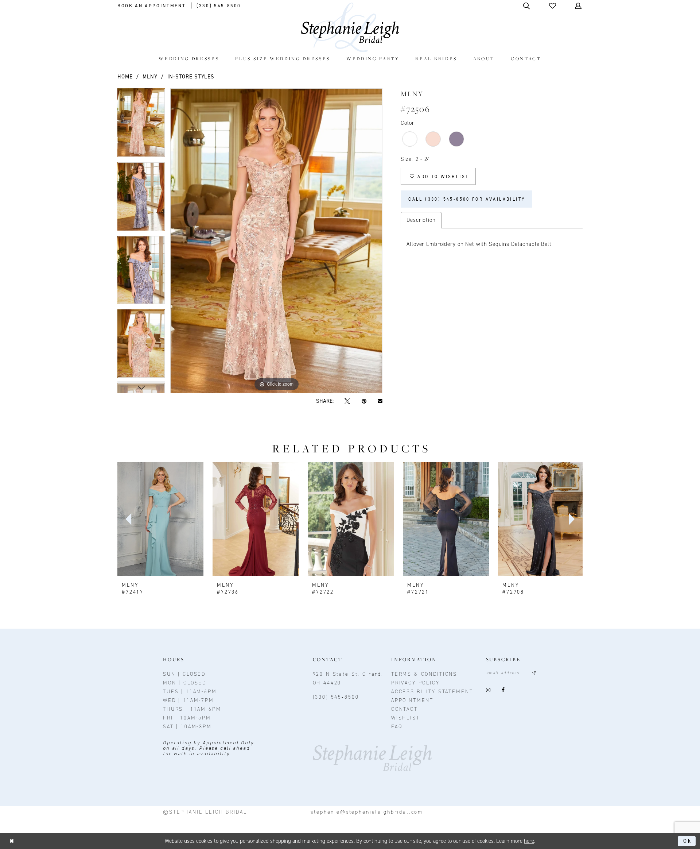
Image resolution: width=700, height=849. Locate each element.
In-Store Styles (190, 76)
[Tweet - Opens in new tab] (347, 401)
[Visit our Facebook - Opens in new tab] (503, 690)
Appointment (412, 700)
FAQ (396, 726)
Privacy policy (415, 682)
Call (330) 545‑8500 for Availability (466, 199)
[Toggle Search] (527, 5)
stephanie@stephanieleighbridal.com (367, 812)
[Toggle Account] (579, 5)
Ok (687, 841)
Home (124, 76)
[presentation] (160, 519)
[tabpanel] (141, 125)
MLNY (150, 76)
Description (421, 220)
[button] (553, 5)
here (529, 841)
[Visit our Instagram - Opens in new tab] (488, 690)
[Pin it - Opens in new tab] (363, 401)
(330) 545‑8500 (336, 697)
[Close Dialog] (11, 841)
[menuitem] (189, 58)
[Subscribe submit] (534, 673)
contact (404, 709)
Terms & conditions (424, 674)
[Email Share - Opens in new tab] (379, 401)
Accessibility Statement (432, 691)
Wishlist (405, 717)
